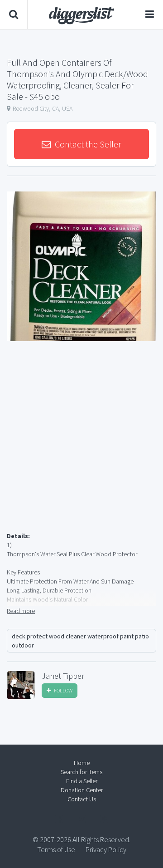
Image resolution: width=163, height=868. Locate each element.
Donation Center (82, 790)
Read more (21, 611)
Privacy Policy (106, 849)
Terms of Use (56, 849)
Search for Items (81, 772)
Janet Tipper (63, 676)
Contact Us (81, 799)
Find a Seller (81, 781)
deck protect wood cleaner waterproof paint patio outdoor (80, 640)
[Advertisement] (81, 447)
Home (82, 763)
